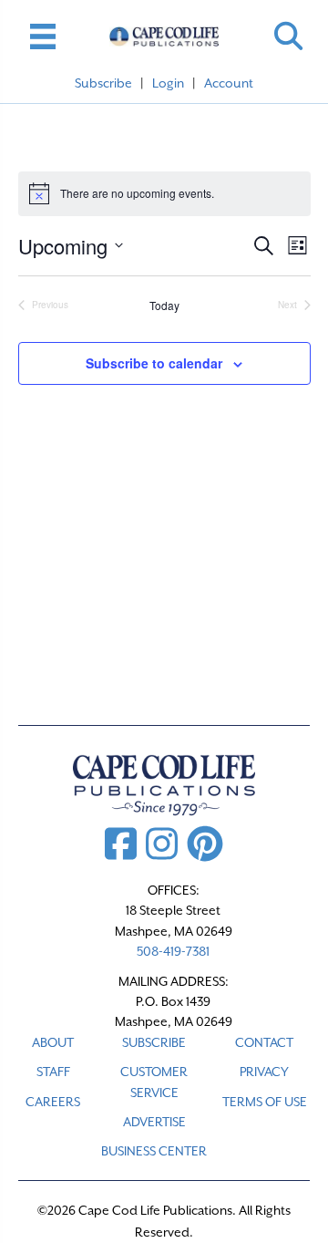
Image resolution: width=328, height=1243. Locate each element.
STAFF (53, 1071)
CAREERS (53, 1101)
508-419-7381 (173, 951)
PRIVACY (264, 1071)
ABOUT (53, 1042)
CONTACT (264, 1042)
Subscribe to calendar (154, 363)
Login (168, 83)
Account (228, 83)
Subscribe (103, 83)
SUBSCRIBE (154, 1042)
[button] (288, 36)
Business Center (154, 1151)
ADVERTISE (154, 1121)
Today (164, 305)
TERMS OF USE (264, 1101)
